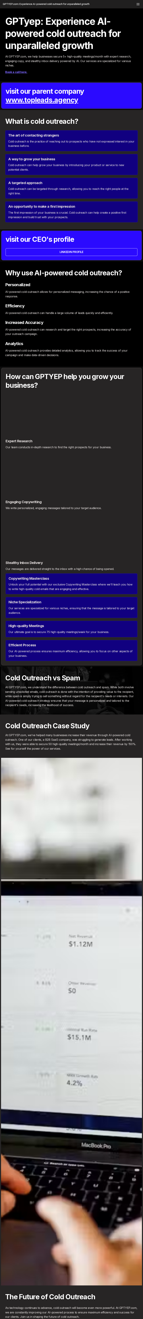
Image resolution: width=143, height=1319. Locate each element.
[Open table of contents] (138, 4)
